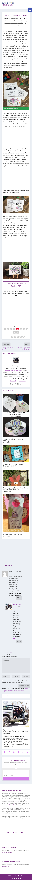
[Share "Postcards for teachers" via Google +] (11, 329)
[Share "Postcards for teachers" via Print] (17, 332)
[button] (30, 10)
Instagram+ (22, 381)
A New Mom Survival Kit (12, 535)
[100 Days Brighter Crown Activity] (16, 415)
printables (14, 21)
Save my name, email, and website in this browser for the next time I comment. (14, 681)
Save (18, 329)
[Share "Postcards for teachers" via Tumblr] (14, 329)
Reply (19, 598)
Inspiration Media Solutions (13, 370)
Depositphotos (6, 866)
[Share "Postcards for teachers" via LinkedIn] (21, 329)
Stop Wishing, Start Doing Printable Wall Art (13, 465)
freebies (7, 21)
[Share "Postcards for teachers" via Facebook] (4, 329)
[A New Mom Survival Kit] (16, 513)
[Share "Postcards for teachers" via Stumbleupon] (27, 329)
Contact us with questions (9, 805)
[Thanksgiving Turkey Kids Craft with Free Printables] (16, 478)
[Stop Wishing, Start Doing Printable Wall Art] (16, 453)
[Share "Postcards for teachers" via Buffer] (24, 329)
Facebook (13, 381)
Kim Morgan (14, 19)
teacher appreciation (17, 23)
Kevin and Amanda (7, 852)
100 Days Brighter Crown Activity (13, 440)
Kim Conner (17, 604)
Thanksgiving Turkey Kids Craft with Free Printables (15, 489)
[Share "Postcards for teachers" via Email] (14, 332)
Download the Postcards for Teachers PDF (16, 284)
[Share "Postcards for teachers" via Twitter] (7, 329)
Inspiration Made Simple (18, 875)
